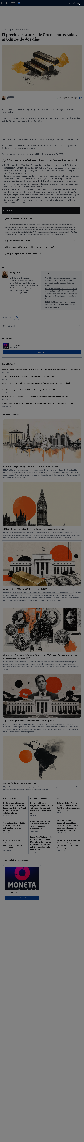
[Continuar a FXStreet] (79, 4)
